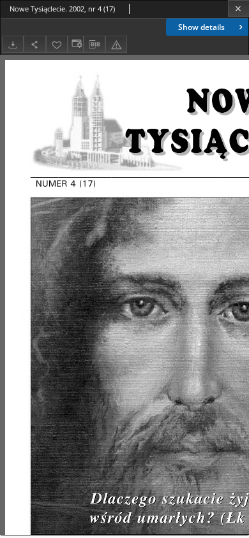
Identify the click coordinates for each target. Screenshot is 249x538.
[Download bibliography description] (94, 45)
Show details (201, 27)
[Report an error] (116, 44)
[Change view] (75, 44)
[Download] (13, 44)
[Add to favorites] (57, 44)
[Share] (34, 44)
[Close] (238, 8)
